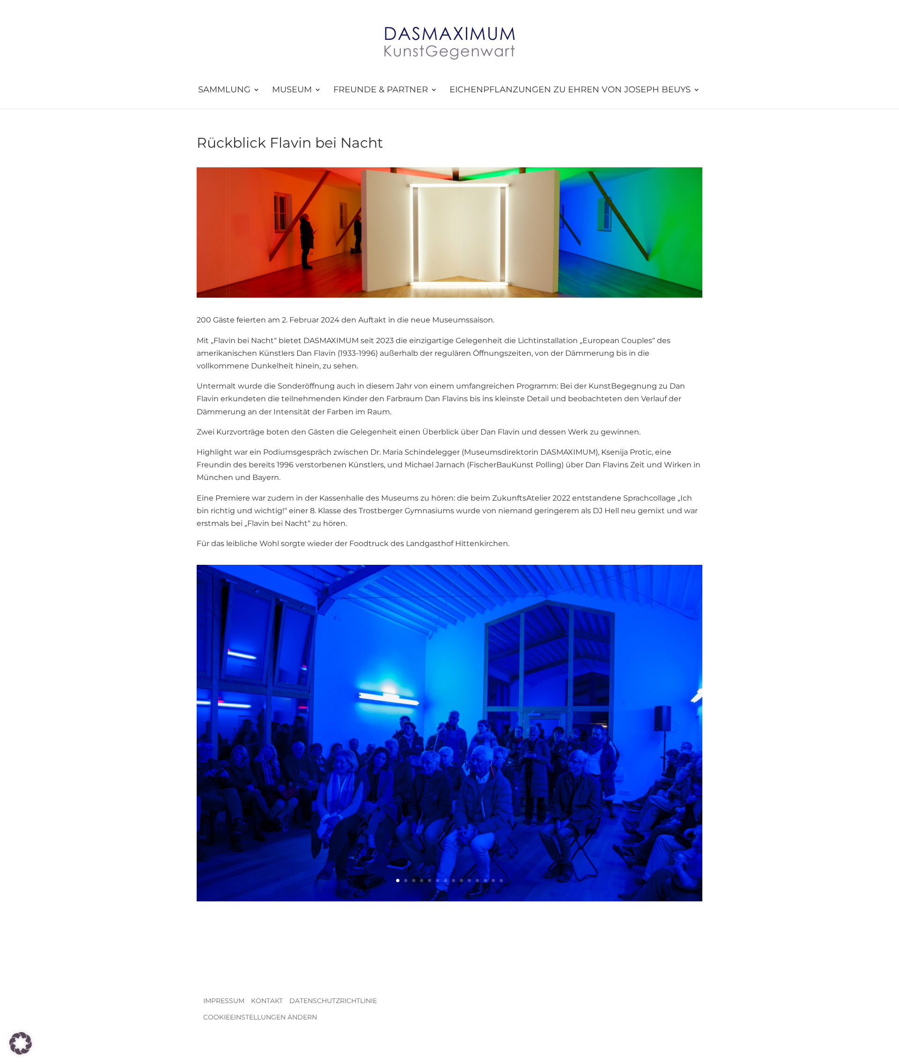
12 (485, 880)
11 (477, 880)
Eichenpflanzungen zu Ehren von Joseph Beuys (570, 90)
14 (501, 880)
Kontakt (267, 1001)
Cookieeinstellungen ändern (260, 1017)
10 (469, 880)
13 (493, 880)
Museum (292, 90)
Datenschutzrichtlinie (333, 1001)
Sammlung (224, 90)
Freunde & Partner (380, 90)
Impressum (223, 1001)
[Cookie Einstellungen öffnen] (20, 1052)
